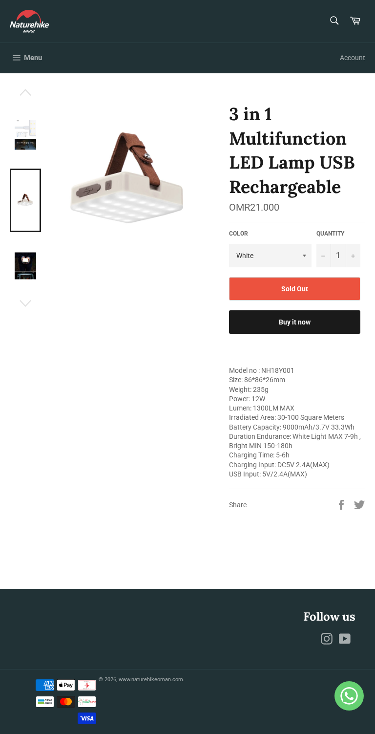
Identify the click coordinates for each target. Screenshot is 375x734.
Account (352, 58)
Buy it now (295, 322)
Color (238, 233)
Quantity (330, 233)
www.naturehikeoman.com (151, 679)
